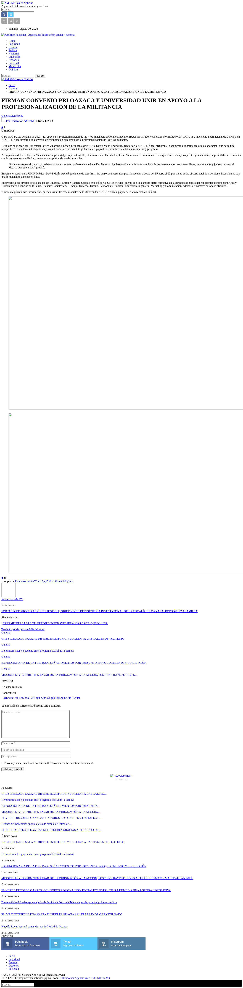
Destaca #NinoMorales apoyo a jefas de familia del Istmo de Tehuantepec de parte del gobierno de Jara (59, 902)
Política (13, 50)
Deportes (14, 59)
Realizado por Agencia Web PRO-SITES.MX (84, 977)
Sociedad (14, 63)
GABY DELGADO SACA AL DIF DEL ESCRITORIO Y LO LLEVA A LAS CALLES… (54, 793)
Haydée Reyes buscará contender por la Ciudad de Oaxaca (34, 926)
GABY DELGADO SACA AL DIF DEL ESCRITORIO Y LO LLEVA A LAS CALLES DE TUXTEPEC (62, 842)
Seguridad (14, 43)
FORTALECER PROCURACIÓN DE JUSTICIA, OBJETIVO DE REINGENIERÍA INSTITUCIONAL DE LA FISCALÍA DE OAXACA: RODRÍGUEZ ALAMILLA (99, 611)
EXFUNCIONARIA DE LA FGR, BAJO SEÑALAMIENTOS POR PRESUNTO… (50, 805)
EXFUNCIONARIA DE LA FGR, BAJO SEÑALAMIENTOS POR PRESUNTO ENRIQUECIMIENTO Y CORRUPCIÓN (73, 866)
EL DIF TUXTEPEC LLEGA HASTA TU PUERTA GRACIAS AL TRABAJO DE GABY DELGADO (61, 914)
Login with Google (45, 697)
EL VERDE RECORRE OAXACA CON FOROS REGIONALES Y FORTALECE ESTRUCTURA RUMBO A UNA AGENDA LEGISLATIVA (86, 890)
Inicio (12, 955)
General (13, 47)
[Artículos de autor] (8, 595)
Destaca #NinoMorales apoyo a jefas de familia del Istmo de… (36, 823)
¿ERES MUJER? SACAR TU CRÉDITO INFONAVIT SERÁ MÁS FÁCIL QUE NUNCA (54, 623)
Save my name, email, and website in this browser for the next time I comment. (49, 763)
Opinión (13, 69)
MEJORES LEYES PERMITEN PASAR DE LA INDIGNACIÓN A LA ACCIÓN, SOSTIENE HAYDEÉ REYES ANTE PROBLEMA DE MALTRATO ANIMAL (97, 878)
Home (12, 40)
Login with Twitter (69, 697)
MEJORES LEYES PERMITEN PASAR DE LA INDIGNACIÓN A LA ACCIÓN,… (51, 811)
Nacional (14, 53)
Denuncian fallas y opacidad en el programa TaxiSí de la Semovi (37, 799)
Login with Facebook (18, 697)
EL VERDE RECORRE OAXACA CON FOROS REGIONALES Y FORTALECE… (51, 817)
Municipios (15, 66)
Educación (14, 56)
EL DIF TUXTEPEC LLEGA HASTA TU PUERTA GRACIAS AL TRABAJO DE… (51, 829)
